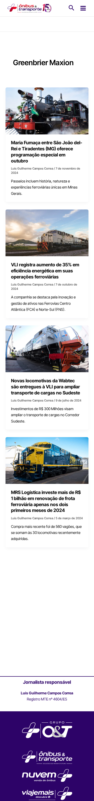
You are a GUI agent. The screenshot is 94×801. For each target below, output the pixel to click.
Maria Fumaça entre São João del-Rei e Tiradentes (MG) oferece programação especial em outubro (46, 151)
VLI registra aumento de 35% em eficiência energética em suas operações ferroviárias (45, 270)
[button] (71, 8)
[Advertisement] (47, 624)
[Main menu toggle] (83, 8)
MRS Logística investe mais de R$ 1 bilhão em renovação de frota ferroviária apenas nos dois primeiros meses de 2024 (46, 501)
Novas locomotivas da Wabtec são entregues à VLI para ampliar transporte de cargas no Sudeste (45, 386)
